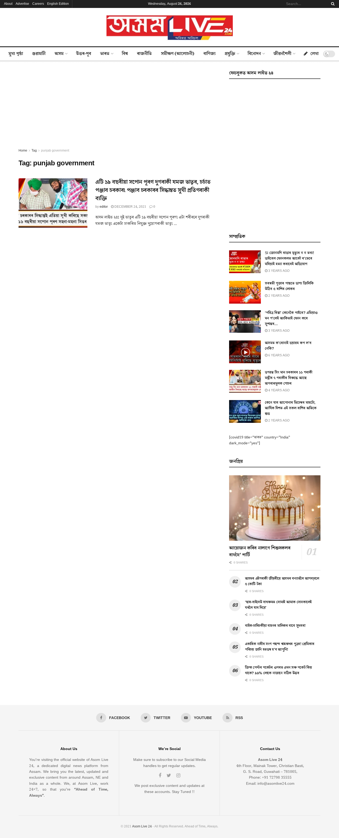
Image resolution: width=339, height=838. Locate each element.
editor (104, 207)
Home (23, 150)
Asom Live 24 (142, 826)
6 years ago (278, 355)
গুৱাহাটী (39, 54)
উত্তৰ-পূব (83, 54)
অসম (59, 54)
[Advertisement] (118, 108)
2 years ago (278, 296)
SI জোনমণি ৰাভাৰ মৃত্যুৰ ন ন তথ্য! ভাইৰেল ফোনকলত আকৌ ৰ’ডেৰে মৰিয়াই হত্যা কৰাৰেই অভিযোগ (289, 258)
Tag (34, 150)
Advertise (22, 4)
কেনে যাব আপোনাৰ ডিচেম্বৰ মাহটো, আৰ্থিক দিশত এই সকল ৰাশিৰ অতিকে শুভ (290, 408)
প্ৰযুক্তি (230, 54)
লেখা (314, 54)
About (8, 4)
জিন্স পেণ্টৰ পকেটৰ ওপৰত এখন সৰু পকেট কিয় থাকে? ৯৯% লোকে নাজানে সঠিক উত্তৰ (278, 670)
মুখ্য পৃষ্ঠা (15, 54)
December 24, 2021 (130, 207)
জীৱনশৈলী (282, 54)
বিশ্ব (125, 54)
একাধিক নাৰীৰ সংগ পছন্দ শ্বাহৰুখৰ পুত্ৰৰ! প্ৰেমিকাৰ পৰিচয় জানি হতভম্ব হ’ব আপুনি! (279, 646)
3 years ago (278, 271)
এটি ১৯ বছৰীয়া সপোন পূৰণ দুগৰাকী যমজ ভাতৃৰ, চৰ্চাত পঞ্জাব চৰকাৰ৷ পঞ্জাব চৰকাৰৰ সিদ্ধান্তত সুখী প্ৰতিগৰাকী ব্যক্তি (152, 190)
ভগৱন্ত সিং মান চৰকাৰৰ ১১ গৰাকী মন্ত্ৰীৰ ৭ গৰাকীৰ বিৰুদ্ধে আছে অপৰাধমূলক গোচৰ (288, 378)
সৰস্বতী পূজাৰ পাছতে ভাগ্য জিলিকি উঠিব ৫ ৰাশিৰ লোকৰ (289, 286)
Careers (38, 4)
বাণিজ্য (209, 54)
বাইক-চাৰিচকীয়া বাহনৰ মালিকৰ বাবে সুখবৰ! (275, 625)
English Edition (58, 4)
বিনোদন (254, 54)
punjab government (55, 150)
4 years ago (278, 390)
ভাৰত (104, 54)
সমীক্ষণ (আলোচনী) (177, 54)
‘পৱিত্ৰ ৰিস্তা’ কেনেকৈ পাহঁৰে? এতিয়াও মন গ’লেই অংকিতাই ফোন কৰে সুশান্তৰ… (291, 318)
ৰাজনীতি (144, 54)
